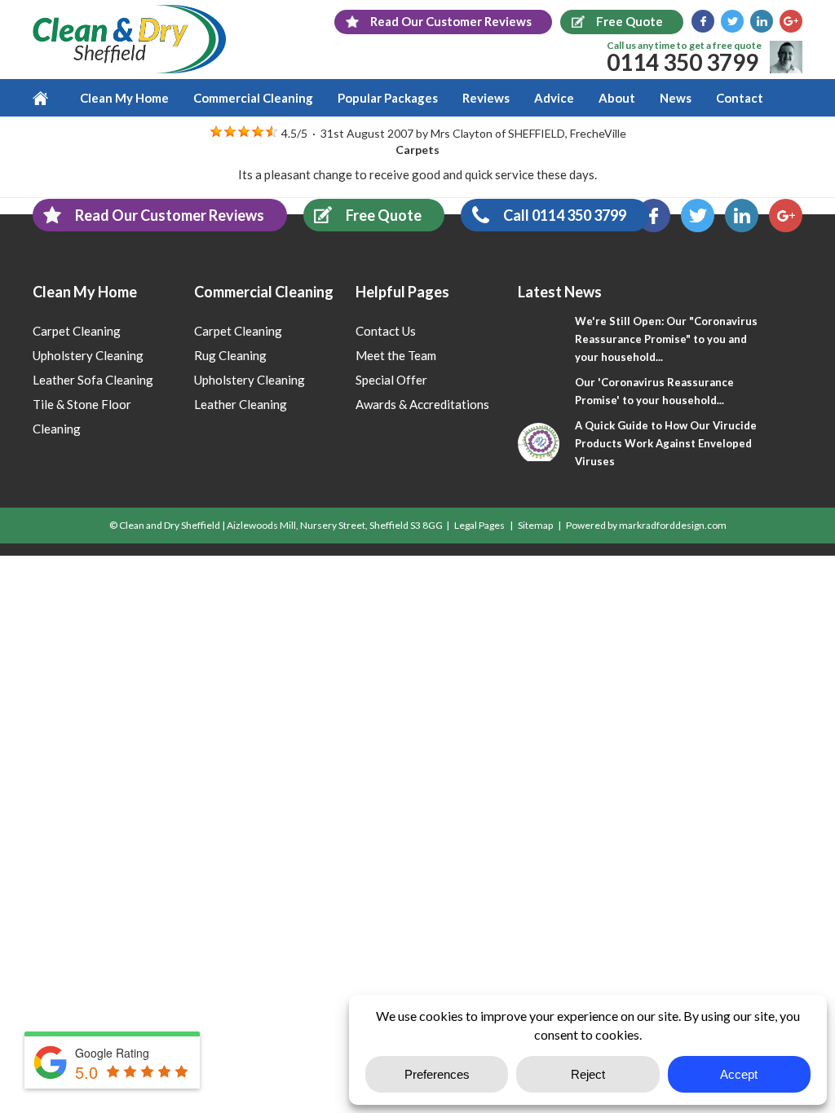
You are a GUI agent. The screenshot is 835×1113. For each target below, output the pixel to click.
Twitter (732, 21)
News (675, 97)
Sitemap (535, 525)
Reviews (486, 97)
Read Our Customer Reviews (169, 215)
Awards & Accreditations (422, 404)
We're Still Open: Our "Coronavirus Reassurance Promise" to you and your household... (666, 339)
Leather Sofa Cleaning (93, 379)
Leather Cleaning (240, 404)
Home (50, 98)
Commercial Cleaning (253, 97)
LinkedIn (761, 21)
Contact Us (386, 330)
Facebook (702, 21)
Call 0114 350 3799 (564, 215)
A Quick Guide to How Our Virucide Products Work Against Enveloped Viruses (666, 443)
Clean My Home (124, 97)
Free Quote (384, 215)
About (617, 97)
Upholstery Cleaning (88, 355)
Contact (739, 97)
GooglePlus (791, 21)
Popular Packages (388, 97)
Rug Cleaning (230, 355)
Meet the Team (396, 355)
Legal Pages (479, 525)
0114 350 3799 (682, 62)
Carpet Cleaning (77, 330)
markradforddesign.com (673, 525)
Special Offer (391, 379)
